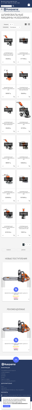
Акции (2, 386)
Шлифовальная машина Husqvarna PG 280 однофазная (24, 88)
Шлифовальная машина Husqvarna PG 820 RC (8, 227)
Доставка (3, 375)
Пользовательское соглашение (8, 370)
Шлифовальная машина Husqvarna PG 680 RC (8, 193)
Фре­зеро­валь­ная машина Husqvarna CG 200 (8, 88)
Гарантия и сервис (5, 379)
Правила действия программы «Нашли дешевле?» (12, 389)
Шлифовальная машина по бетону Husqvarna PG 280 (8, 54)
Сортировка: (6, 27)
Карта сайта (4, 388)
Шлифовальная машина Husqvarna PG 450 (8, 158)
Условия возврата (5, 372)
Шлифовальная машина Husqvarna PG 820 (24, 193)
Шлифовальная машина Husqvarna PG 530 (24, 158)
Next (29, 282)
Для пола (23, 249)
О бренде (3, 374)
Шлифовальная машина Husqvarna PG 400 (24, 123)
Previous (3, 282)
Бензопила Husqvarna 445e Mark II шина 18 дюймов (16, 294)
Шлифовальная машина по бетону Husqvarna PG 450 (24, 227)
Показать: (6, 24)
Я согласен (6, 406)
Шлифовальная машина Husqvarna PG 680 (24, 54)
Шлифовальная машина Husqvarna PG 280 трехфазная (8, 123)
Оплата (3, 377)
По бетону (9, 249)
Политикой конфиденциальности (19, 403)
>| (29, 244)
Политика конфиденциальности (8, 381)
